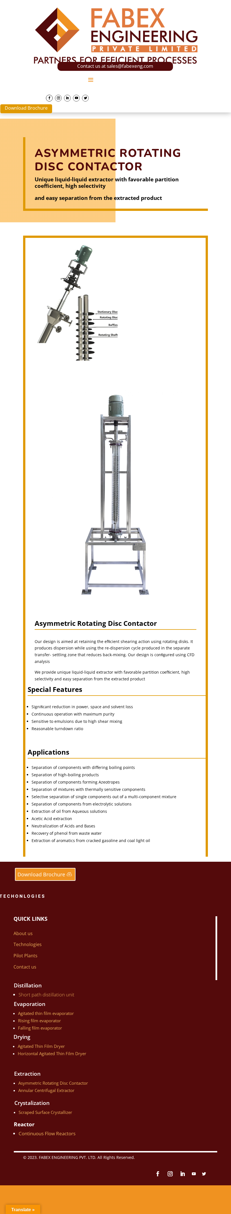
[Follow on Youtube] (76, 98)
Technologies (28, 944)
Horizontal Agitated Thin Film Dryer (52, 1053)
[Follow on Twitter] (85, 98)
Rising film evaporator (39, 1020)
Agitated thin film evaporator (46, 1013)
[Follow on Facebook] (49, 98)
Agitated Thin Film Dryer (41, 1046)
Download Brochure (26, 108)
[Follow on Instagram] (58, 98)
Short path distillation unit (46, 994)
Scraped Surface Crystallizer (45, 1112)
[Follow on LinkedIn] (67, 98)
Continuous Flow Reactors (47, 1133)
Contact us (25, 967)
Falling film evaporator (40, 1028)
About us (23, 933)
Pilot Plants (25, 956)
